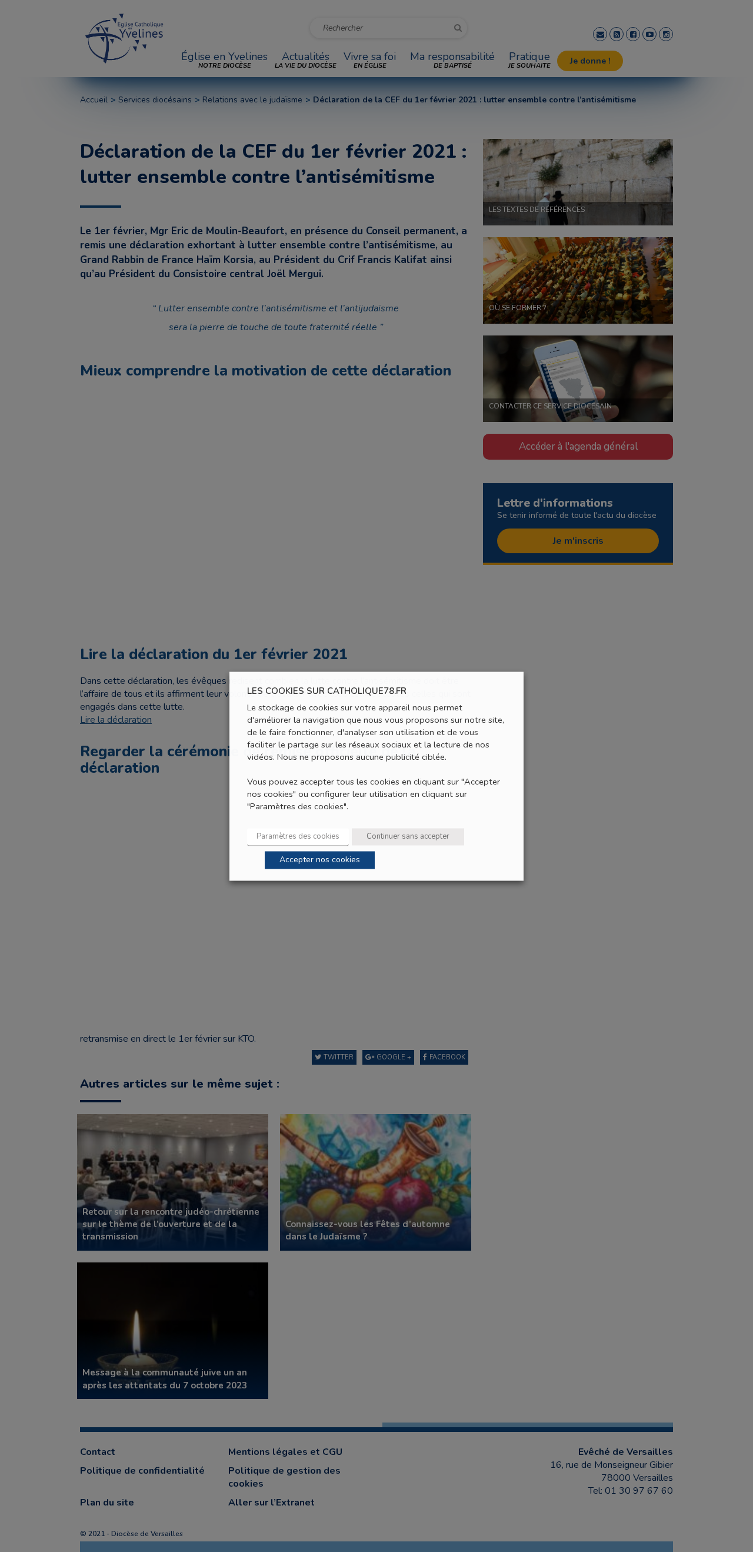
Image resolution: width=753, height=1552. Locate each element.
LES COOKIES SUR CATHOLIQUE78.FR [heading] (327, 691)
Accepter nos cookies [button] (319, 859)
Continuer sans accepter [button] (407, 836)
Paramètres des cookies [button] (297, 836)
